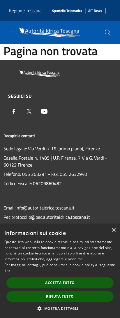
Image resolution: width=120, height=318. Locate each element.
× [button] (113, 230)
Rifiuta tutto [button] (60, 296)
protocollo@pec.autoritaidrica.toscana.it (50, 217)
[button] (60, 308)
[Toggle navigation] (11, 31)
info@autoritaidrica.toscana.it (45, 207)
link (7, 270)
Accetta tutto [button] (60, 282)
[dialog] (60, 271)
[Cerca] (107, 32)
